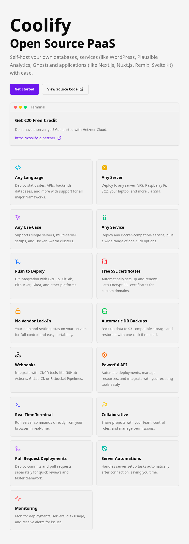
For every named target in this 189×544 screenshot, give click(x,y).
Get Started (24, 89)
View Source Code (62, 89)
